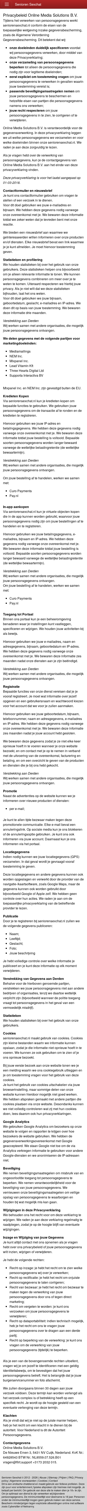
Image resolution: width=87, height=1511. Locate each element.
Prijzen (63, 1477)
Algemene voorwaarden (23, 1480)
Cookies (42, 1480)
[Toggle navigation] (7, 4)
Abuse (43, 1477)
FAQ (71, 1477)
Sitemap (52, 1477)
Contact (53, 1480)
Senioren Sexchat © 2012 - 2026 (20, 1477)
